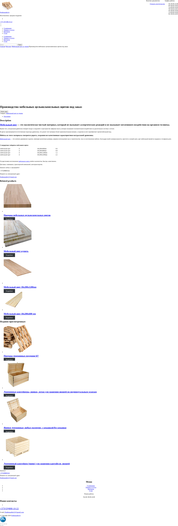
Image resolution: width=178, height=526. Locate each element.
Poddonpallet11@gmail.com (8, 177)
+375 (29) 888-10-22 (6, 22)
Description (7, 116)
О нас (5, 33)
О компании (7, 28)
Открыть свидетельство (157, 4)
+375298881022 (5, 473)
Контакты (7, 31)
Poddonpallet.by (5, 12)
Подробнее (9, 219)
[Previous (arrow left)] (0, 525)
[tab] (91, 116)
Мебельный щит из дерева (14, 113)
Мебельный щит (5, 139)
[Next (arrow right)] (2, 525)
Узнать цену (4, 111)
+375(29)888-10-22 (9, 508)
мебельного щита (24, 161)
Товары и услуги (9, 30)
